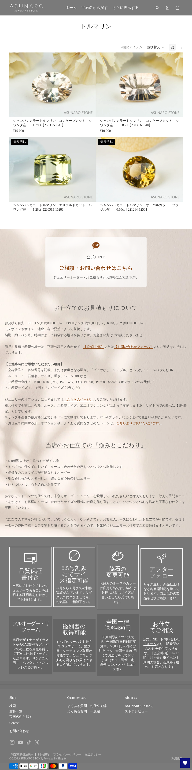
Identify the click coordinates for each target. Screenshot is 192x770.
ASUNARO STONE (30, 758)
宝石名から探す (20, 716)
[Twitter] (37, 742)
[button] (155, 47)
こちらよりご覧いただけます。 (139, 423)
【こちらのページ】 (78, 399)
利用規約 (43, 754)
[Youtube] (20, 742)
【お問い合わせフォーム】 (133, 347)
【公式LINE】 (93, 347)
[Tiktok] (28, 742)
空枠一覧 (15, 711)
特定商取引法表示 (22, 754)
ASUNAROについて (139, 706)
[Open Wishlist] (185, 763)
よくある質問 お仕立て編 (87, 706)
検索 (12, 706)
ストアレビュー (136, 711)
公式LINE (150, 639)
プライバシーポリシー (67, 754)
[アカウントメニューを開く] (167, 8)
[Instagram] (12, 742)
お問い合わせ (19, 731)
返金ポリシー (93, 754)
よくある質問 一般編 (83, 711)
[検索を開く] (157, 8)
